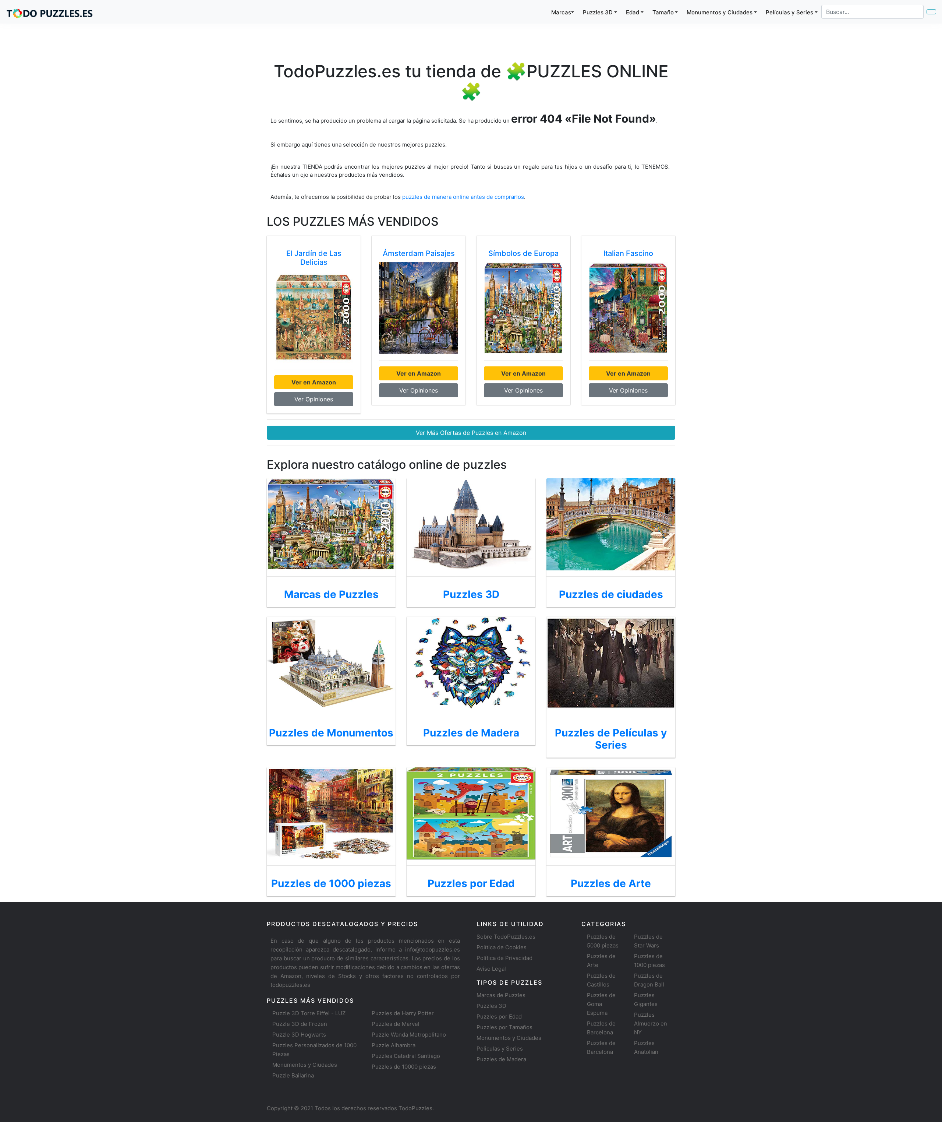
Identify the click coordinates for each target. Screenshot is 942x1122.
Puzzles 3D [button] (598, 12)
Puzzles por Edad (499, 1016)
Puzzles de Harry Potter (403, 1013)
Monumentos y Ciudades (304, 1064)
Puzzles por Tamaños (504, 1027)
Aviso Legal (491, 968)
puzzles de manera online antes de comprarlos (463, 196)
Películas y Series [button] (789, 12)
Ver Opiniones (313, 399)
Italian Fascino (628, 253)
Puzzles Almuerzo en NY (650, 1023)
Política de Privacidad (504, 957)
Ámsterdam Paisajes (419, 253)
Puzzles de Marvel (395, 1023)
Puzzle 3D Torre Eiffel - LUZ (309, 1013)
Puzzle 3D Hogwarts (299, 1034)
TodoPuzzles (415, 1108)
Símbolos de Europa (523, 253)
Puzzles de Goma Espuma (601, 1004)
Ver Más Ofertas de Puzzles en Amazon (471, 432)
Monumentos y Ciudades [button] (719, 12)
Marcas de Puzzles (501, 995)
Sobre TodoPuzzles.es (506, 936)
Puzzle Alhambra (393, 1045)
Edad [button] (632, 12)
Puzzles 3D (491, 1005)
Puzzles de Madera (501, 1059)
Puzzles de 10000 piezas (404, 1066)
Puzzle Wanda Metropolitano (409, 1034)
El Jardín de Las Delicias (313, 258)
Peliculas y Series (500, 1048)
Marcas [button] (561, 12)
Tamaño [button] (663, 12)
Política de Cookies (502, 947)
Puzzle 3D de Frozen (299, 1023)
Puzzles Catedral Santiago (406, 1055)
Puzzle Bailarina (293, 1075)
